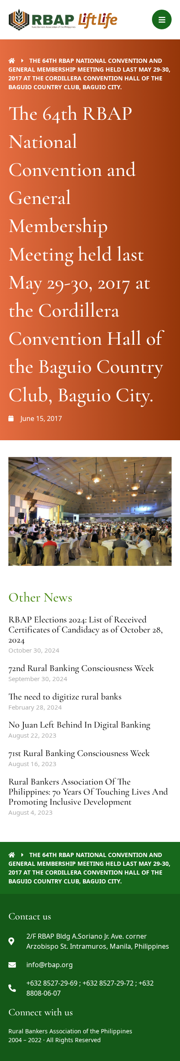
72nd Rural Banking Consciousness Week (81, 668)
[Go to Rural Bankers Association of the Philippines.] (11, 61)
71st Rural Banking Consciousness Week (79, 753)
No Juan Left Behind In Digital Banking (79, 724)
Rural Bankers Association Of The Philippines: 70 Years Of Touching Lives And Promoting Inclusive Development (88, 791)
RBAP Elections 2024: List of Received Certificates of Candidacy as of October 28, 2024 (85, 629)
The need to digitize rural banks (64, 696)
